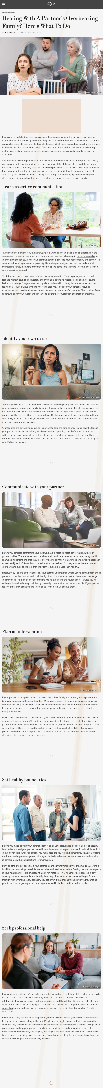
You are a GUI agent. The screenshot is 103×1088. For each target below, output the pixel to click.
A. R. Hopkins (10, 32)
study (49, 167)
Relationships (8, 12)
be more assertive (86, 256)
